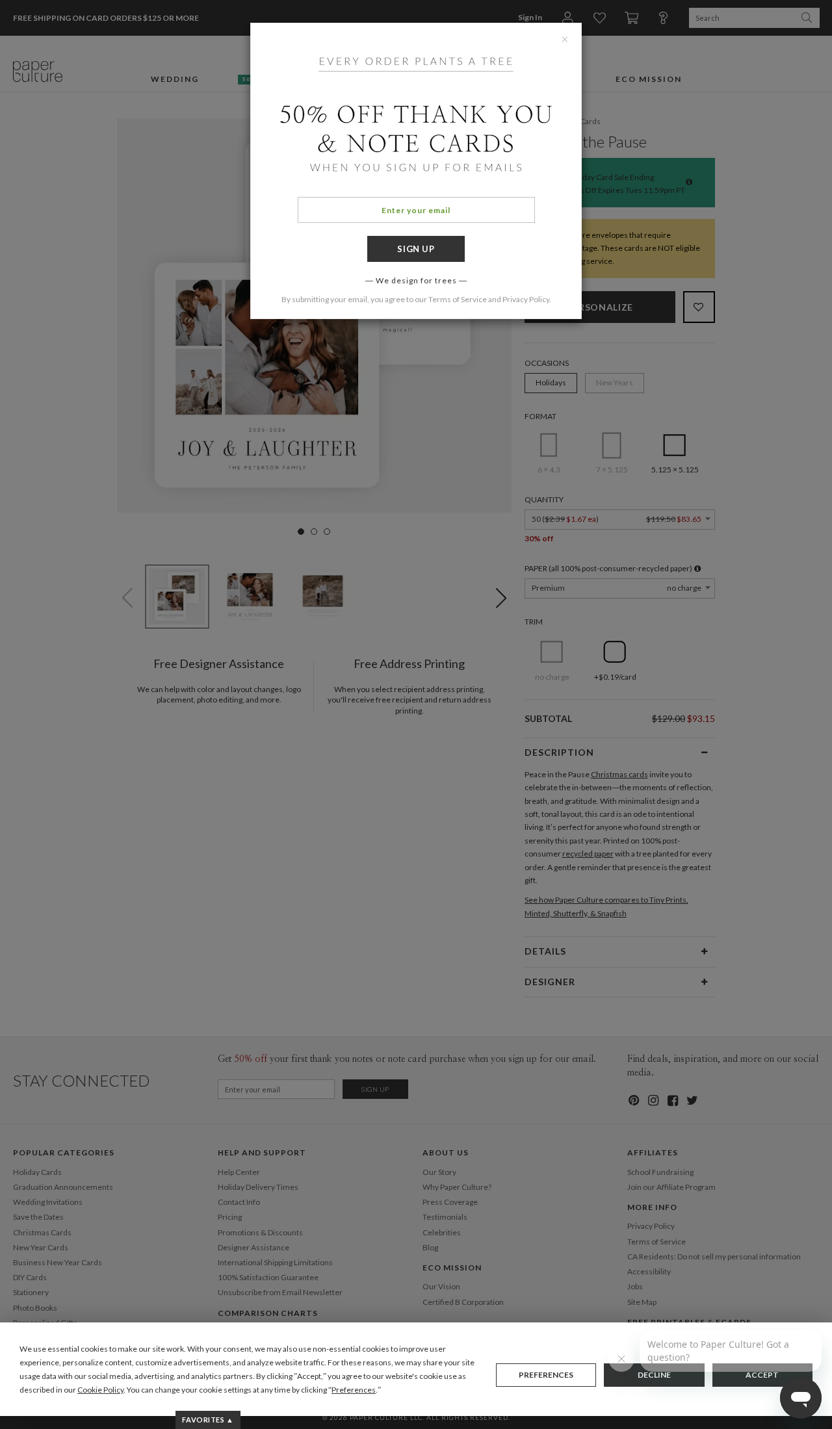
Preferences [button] (354, 1390)
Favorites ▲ (207, 1419)
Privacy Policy (525, 299)
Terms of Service (457, 299)
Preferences (546, 1375)
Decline (654, 1375)
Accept (762, 1375)
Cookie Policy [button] (100, 1390)
